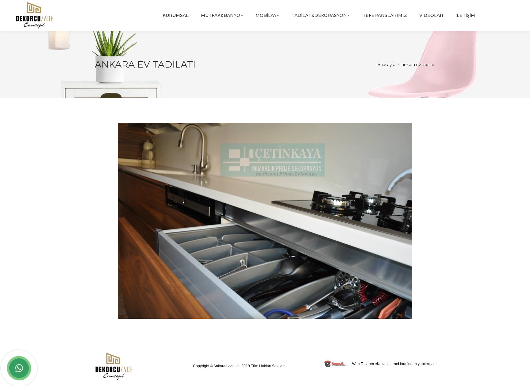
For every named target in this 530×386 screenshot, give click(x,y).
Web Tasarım (363, 364)
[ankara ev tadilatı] (265, 221)
